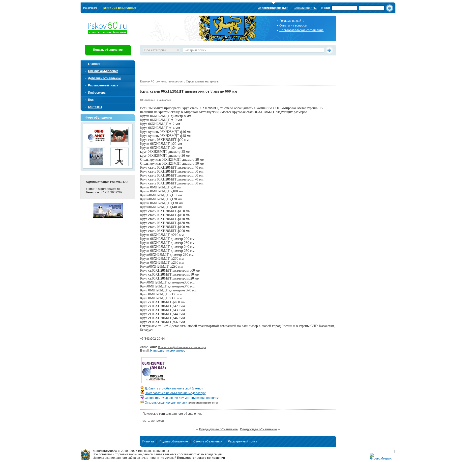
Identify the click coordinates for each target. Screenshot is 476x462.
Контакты (95, 107)
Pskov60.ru (90, 8)
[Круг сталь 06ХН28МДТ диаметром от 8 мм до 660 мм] (154, 381)
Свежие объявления (103, 71)
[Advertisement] (230, 66)
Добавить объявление (104, 78)
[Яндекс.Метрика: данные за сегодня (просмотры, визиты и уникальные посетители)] (380, 457)
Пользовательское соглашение (301, 30)
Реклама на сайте (291, 21)
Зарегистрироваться (273, 8)
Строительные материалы (202, 81)
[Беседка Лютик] (119, 143)
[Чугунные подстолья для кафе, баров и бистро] (119, 164)
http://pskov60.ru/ (85, 454)
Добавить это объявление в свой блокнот (174, 388)
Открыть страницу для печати (166, 402)
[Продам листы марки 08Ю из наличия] (96, 143)
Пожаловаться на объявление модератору (175, 393)
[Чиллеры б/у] (96, 164)
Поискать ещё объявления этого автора (182, 347)
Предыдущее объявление (218, 429)
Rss (91, 100)
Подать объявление (108, 49)
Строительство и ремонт (168, 81)
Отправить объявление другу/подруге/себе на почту (181, 398)
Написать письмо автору (167, 350)
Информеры (97, 92)
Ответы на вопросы (293, 25)
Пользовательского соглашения (201, 458)
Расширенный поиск (103, 85)
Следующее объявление (258, 429)
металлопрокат (153, 420)
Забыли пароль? (305, 8)
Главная (145, 81)
